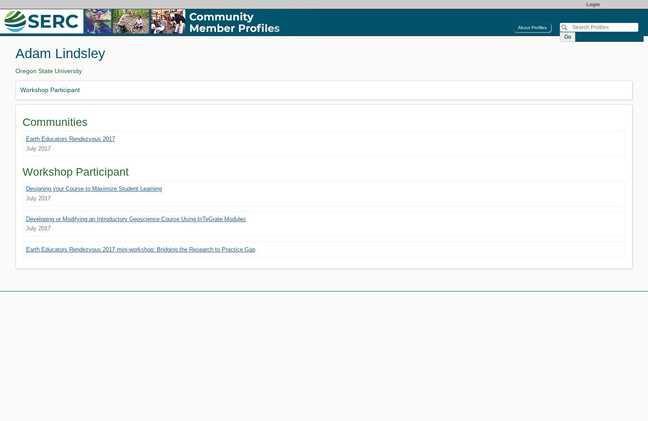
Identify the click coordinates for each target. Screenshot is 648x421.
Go (567, 37)
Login (593, 4)
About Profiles (532, 27)
